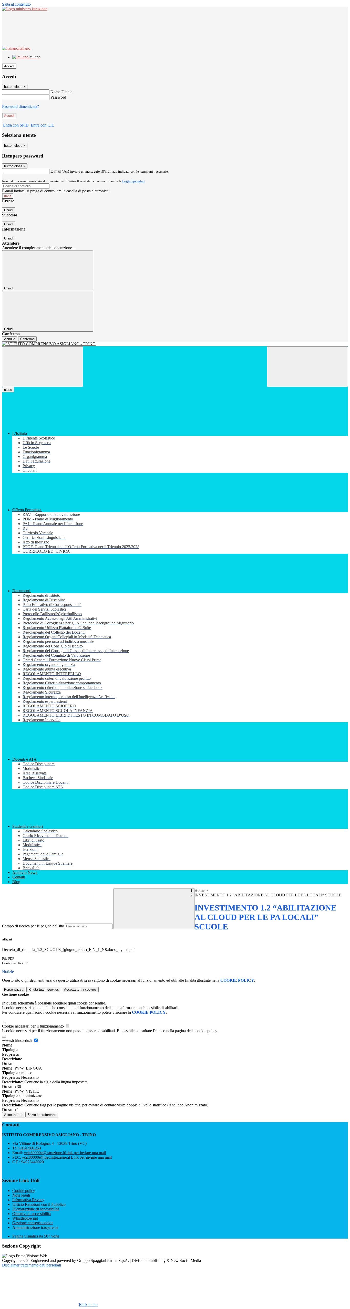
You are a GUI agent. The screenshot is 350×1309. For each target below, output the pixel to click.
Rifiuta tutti (43, 989)
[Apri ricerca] (307, 366)
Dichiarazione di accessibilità (35, 1209)
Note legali (21, 1195)
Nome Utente (61, 92)
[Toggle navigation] (42, 366)
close (8, 390)
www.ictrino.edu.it (17, 1040)
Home (199, 890)
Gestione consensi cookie (32, 1223)
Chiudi (8, 210)
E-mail (55, 171)
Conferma (27, 339)
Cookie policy (23, 1190)
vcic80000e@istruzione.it (65, 1152)
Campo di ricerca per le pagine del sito (33, 926)
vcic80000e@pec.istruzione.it (67, 1157)
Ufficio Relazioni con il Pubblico (39, 1204)
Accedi (9, 66)
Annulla (9, 339)
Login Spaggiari (133, 181)
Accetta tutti (80, 989)
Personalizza (13, 989)
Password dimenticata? (20, 106)
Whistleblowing (25, 1218)
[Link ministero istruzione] (24, 9)
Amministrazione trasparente (35, 1227)
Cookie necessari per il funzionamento (33, 1026)
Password (58, 97)
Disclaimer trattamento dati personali (31, 1265)
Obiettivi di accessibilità (31, 1213)
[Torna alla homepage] (175, 344)
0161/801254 (30, 1148)
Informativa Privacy (28, 1200)
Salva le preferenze (41, 1115)
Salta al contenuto (16, 4)
